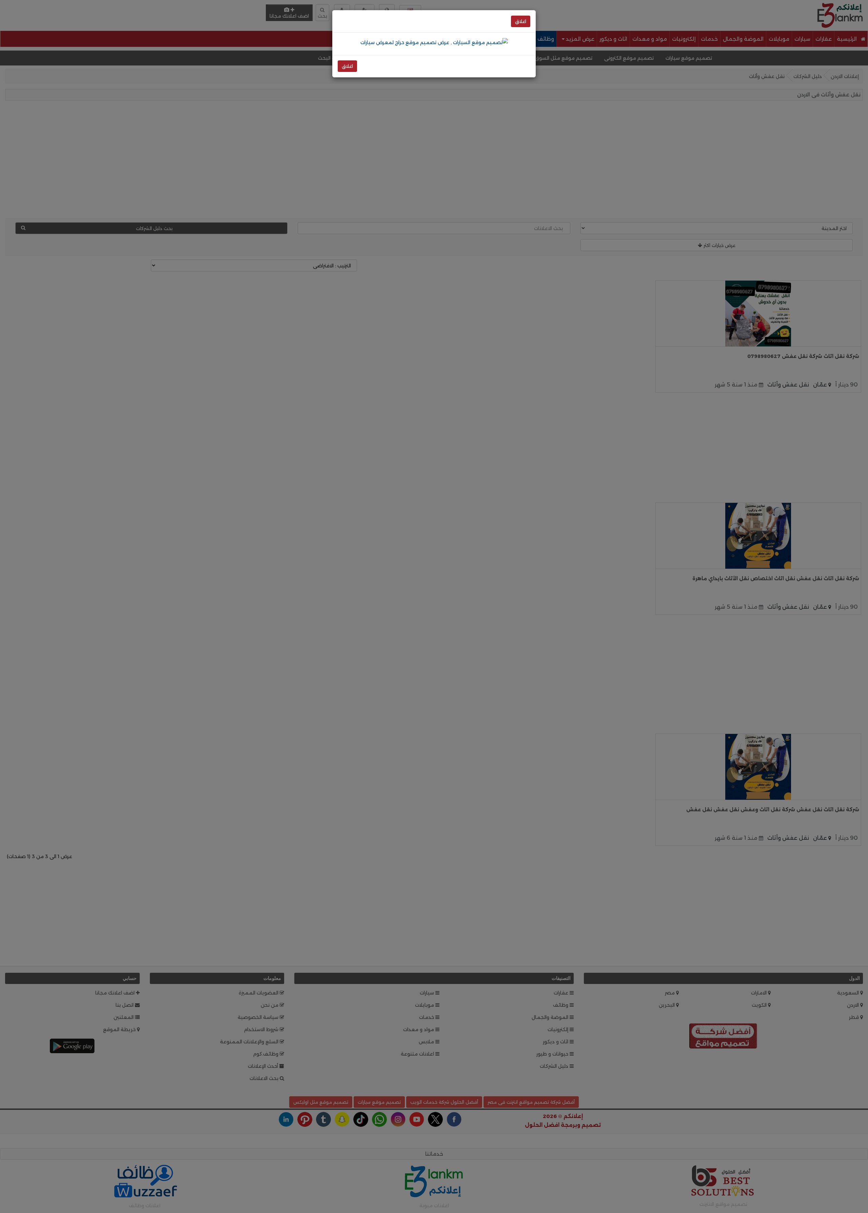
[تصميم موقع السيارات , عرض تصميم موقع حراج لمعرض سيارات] (434, 42)
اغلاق (520, 21)
